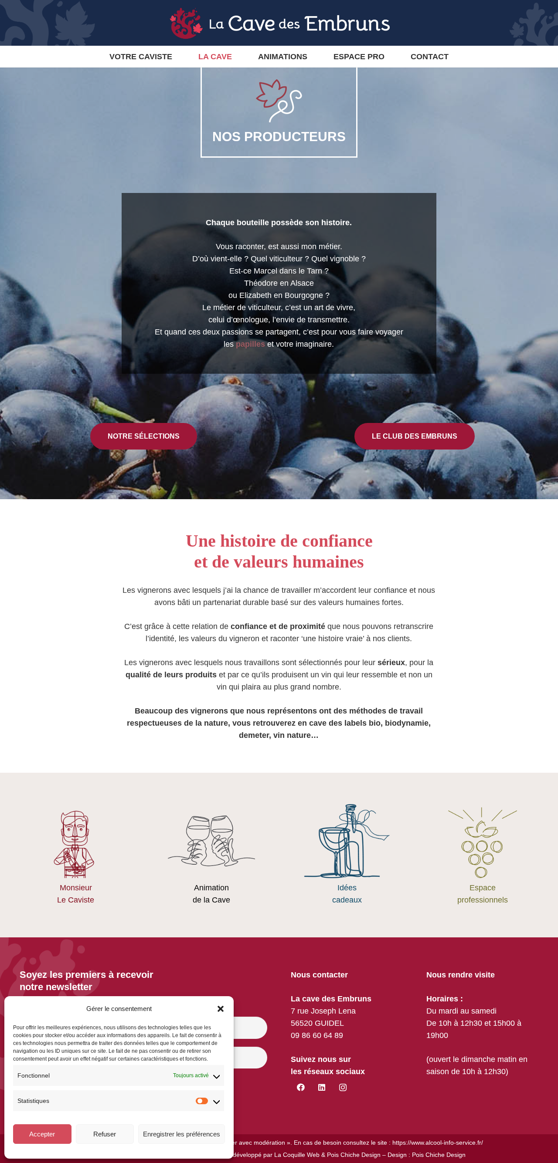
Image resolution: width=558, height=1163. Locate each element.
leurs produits (190, 674)
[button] (220, 1008)
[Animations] (211, 855)
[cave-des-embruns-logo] (279, 23)
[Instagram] (343, 1087)
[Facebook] (300, 1087)
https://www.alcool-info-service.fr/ (437, 1142)
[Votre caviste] (76, 855)
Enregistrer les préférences (181, 1134)
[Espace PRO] (482, 855)
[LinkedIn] (322, 1087)
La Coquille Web (297, 1154)
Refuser (104, 1134)
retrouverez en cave (289, 723)
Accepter (42, 1134)
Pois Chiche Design (354, 1154)
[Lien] (347, 855)
